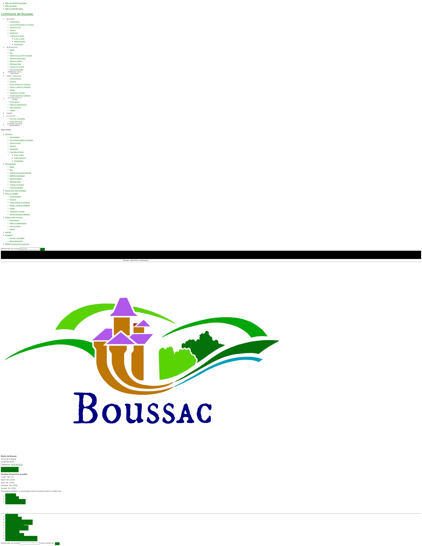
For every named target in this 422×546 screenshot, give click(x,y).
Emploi (12, 208)
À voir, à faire (19, 155)
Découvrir (9, 134)
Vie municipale (10, 164)
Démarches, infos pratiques (15, 190)
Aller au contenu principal (15, 3)
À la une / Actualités (17, 238)
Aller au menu (11, 6)
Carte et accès (15, 143)
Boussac (17, 14)
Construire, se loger (17, 211)
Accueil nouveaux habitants (20, 214)
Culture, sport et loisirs (14, 217)
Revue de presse (16, 241)
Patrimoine (14, 149)
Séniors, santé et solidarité (20, 205)
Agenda (8, 232)
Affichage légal (15, 182)
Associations (14, 220)
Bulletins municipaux (17, 176)
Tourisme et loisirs (17, 152)
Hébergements (20, 158)
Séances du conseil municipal (20, 173)
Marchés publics (16, 179)
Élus (11, 170)
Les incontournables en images (21, 140)
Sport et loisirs (15, 226)
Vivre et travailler (11, 193)
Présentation (15, 137)
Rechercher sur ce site (10, 543)
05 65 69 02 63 (17, 464)
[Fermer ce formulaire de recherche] (57, 543)
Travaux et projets (17, 185)
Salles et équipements (18, 223)
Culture (12, 229)
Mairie (12, 167)
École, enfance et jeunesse (20, 202)
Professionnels (15, 196)
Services (13, 199)
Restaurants (18, 161)
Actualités (9, 235)
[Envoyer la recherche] (42, 249)
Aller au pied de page (14, 8)
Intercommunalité (16, 187)
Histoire (13, 146)
